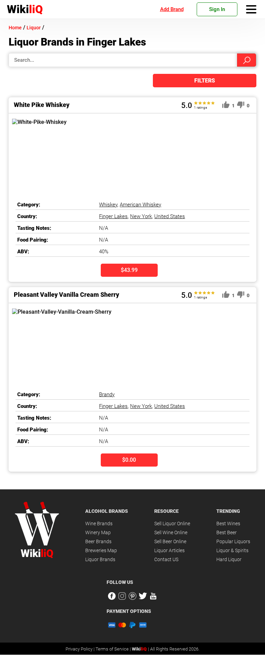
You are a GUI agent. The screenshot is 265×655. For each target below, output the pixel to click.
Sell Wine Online (170, 532)
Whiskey (108, 205)
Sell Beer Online (170, 541)
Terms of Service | (114, 649)
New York (141, 216)
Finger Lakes (113, 216)
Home (15, 27)
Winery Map (98, 532)
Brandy (107, 394)
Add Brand (172, 9)
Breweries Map (101, 550)
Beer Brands (98, 541)
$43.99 (129, 270)
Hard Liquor (229, 559)
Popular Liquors (233, 541)
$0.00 (129, 460)
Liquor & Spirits (232, 550)
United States (169, 216)
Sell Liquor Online (172, 523)
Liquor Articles (169, 550)
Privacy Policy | (81, 649)
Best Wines (228, 523)
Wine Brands (98, 523)
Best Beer (226, 532)
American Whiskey (140, 205)
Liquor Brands (100, 559)
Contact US (166, 559)
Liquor (34, 27)
